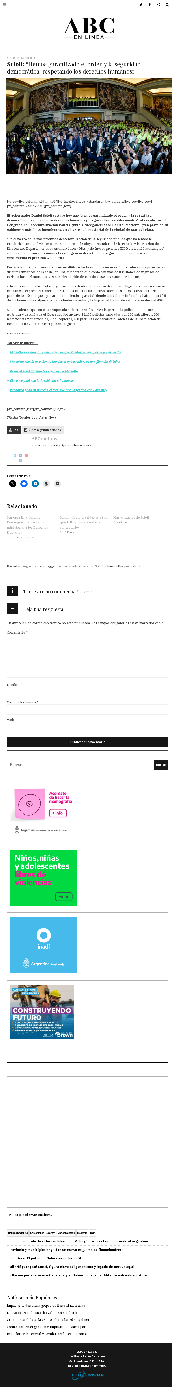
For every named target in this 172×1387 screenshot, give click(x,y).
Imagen (14, 57)
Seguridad (28, 57)
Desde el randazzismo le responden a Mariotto (44, 371)
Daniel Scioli (67, 566)
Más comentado (66, 1233)
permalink (132, 566)
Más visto (82, 1233)
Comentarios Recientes (42, 1233)
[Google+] (25, 455)
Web (10, 720)
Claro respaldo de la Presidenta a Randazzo (42, 380)
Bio (15, 430)
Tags (92, 1233)
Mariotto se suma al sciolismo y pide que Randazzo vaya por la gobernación (65, 352)
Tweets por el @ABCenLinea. (29, 1215)
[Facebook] (19, 455)
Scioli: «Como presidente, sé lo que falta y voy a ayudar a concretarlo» (83, 522)
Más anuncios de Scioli (131, 517)
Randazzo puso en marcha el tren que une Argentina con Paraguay (58, 390)
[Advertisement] (87, 1150)
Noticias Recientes (18, 1233)
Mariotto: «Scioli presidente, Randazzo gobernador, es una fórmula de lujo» (65, 362)
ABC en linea (45, 438)
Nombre (14, 685)
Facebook (148, 4)
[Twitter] (13, 455)
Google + (157, 4)
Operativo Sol (89, 566)
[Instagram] (19, 460)
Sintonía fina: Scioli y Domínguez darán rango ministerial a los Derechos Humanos (27, 525)
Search (166, 4)
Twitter (139, 4)
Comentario (17, 632)
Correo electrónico (22, 702)
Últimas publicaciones (45, 430)
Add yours (84, 591)
